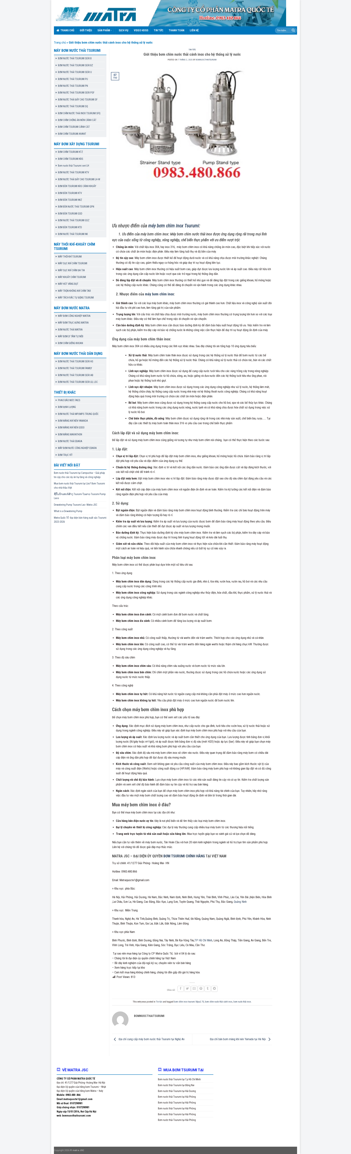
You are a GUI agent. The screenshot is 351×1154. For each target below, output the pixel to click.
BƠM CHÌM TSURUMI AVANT (72, 133)
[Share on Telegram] (214, 989)
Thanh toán (176, 30)
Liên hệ (194, 30)
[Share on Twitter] (187, 989)
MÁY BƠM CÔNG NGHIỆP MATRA (74, 315)
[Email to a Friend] (194, 989)
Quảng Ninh (240, 901)
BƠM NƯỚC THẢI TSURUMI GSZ (73, 220)
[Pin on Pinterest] (201, 989)
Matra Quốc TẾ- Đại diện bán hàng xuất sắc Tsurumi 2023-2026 (80, 519)
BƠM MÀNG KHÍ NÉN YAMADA (73, 420)
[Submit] (293, 30)
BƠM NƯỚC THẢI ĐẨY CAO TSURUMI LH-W (79, 179)
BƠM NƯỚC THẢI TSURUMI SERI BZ (75, 65)
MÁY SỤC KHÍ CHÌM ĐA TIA (71, 270)
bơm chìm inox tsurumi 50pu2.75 (189, 1001)
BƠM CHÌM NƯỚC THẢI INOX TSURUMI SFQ (79, 113)
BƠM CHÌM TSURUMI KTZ (70, 151)
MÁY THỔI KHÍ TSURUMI (70, 256)
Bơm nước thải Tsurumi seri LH (73, 165)
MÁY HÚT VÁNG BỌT (68, 283)
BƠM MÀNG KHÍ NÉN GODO (71, 427)
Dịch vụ (123, 30)
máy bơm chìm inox (159, 294)
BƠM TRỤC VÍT (65, 454)
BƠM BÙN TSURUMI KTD (70, 227)
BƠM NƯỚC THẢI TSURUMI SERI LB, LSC (78, 381)
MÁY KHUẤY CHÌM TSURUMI (72, 277)
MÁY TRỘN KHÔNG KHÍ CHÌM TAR (74, 290)
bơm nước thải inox (242, 1001)
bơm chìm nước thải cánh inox (218, 1001)
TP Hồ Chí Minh (203, 940)
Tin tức (158, 30)
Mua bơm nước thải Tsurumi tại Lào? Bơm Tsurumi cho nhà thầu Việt (79, 485)
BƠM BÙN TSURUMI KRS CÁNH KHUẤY (77, 186)
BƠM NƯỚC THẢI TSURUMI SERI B (75, 58)
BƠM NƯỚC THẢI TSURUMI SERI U (75, 72)
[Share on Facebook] (181, 989)
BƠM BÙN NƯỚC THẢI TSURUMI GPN (76, 206)
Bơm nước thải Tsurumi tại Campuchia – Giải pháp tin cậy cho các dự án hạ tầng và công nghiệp (79, 474)
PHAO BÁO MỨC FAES (69, 400)
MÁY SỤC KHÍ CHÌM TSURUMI (72, 263)
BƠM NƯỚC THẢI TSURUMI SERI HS (75, 361)
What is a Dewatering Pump (68, 511)
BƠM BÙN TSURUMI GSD (70, 213)
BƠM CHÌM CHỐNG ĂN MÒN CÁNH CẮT (77, 120)
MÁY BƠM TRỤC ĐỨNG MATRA (73, 322)
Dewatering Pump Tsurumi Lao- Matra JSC (75, 504)
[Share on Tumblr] (208, 989)
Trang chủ (67, 30)
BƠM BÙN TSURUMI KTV (70, 193)
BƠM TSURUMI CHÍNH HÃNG (184, 856)
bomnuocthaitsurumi (206, 60)
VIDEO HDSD (141, 30)
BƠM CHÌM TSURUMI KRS (70, 158)
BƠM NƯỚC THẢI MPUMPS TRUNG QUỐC (78, 413)
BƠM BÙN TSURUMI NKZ (70, 199)
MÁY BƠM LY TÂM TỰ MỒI (70, 336)
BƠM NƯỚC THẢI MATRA (70, 329)
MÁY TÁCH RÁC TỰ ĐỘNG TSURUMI (76, 297)
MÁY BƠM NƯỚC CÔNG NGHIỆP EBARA (77, 448)
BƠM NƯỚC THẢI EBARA (70, 441)
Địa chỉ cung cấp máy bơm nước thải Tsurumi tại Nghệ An (151, 1039)
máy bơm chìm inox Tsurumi (173, 225)
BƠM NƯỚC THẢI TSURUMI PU (73, 79)
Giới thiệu (86, 30)
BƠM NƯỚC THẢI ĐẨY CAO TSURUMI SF (77, 99)
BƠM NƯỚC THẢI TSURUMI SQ (73, 106)
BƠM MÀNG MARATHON (70, 434)
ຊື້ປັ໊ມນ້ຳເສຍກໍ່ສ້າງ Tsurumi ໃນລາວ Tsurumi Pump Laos (80, 496)
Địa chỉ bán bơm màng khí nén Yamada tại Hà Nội (238, 1039)
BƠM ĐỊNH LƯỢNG (67, 407)
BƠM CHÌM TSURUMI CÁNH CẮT (74, 126)
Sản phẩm (103, 30)
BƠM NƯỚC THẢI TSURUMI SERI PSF (76, 92)
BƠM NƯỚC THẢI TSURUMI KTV (73, 172)
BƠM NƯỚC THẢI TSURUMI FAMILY (75, 368)
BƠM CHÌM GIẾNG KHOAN (70, 343)
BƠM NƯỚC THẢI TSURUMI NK (73, 234)
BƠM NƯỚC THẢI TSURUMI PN (73, 85)
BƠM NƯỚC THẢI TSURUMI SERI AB (75, 375)
